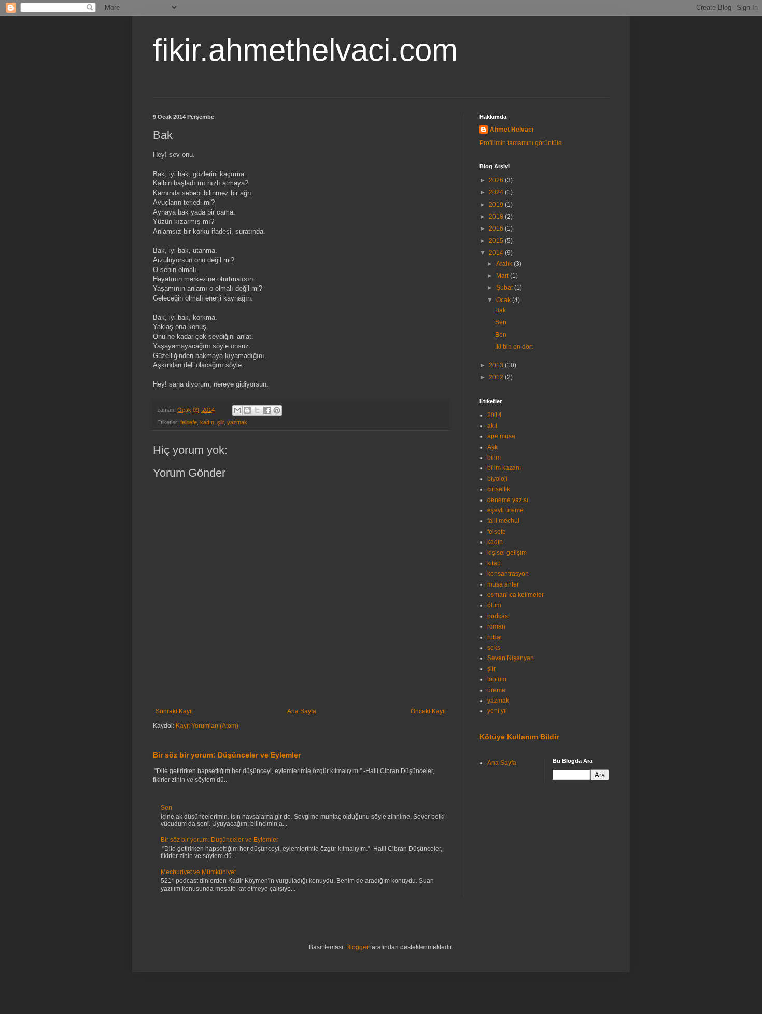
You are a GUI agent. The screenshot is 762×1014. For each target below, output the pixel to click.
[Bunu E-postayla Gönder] (237, 410)
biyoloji (497, 478)
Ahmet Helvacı (511, 129)
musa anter (503, 584)
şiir (220, 422)
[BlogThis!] (247, 410)
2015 (497, 241)
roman (496, 626)
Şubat (505, 287)
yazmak (237, 422)
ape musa (501, 436)
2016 (497, 228)
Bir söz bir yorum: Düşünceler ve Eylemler (227, 755)
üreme (496, 690)
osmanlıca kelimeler (515, 594)
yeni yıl (497, 711)
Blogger (357, 947)
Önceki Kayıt (428, 711)
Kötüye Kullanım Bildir (519, 737)
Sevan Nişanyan (510, 658)
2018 (497, 216)
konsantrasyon (508, 573)
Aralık (505, 263)
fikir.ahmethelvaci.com (305, 50)
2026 (497, 180)
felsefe (188, 422)
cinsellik (498, 489)
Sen (166, 807)
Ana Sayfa (301, 711)
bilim (494, 457)
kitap (494, 563)
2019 (497, 204)
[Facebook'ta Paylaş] (267, 410)
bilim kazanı (504, 468)
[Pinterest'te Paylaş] (277, 410)
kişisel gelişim (507, 552)
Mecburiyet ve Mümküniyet (198, 872)
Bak (500, 310)
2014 (497, 252)
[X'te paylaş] (257, 410)
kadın (207, 422)
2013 (497, 365)
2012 (497, 377)
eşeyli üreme (505, 510)
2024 (497, 192)
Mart (503, 275)
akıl (492, 426)
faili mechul (503, 520)
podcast (498, 616)
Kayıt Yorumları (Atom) (207, 726)
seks (493, 647)
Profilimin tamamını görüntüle (520, 143)
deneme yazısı (507, 500)
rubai (494, 637)
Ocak (504, 300)
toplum (496, 679)
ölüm (494, 605)
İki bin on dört (514, 346)
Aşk (492, 447)
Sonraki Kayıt (174, 711)
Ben (500, 334)
